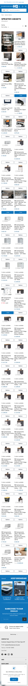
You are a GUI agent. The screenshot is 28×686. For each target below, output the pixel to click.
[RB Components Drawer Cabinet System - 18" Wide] (7, 266)
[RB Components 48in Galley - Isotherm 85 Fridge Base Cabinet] (7, 397)
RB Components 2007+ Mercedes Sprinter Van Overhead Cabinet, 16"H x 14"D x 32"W (6, 536)
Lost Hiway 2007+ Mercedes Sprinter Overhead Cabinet (19, 43)
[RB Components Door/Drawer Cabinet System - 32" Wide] (20, 266)
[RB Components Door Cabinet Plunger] (7, 291)
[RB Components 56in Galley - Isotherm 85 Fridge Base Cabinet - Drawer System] (20, 291)
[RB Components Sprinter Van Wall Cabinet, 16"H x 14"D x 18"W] (20, 219)
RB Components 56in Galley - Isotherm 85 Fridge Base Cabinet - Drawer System (20, 304)
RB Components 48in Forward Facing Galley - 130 (7, 433)
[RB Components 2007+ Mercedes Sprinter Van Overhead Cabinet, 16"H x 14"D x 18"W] (20, 526)
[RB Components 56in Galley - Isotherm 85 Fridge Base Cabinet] (7, 319)
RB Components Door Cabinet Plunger (6, 299)
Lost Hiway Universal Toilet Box (7, 63)
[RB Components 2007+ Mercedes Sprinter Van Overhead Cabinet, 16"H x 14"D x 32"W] (7, 526)
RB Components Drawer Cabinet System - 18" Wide (7, 276)
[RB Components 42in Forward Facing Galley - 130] (20, 476)
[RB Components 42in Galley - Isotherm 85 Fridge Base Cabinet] (7, 450)
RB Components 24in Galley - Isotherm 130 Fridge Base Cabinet (20, 180)
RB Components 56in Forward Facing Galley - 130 (20, 383)
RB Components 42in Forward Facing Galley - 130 (20, 486)
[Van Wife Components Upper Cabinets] (20, 102)
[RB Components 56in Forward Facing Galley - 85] (7, 372)
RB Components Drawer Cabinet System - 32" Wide (7, 252)
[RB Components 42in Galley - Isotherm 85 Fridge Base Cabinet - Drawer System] (20, 422)
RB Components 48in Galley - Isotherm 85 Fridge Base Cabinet (7, 408)
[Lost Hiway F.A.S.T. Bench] (20, 123)
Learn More (8, 48)
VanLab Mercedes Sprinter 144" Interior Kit (19, 559)
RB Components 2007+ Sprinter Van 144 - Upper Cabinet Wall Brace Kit (20, 87)
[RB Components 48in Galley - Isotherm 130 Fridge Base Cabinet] (20, 397)
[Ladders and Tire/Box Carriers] (19, 588)
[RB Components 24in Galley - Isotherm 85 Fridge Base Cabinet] (20, 500)
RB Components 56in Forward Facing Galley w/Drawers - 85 (20, 358)
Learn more (21, 2)
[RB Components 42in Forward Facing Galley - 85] (7, 476)
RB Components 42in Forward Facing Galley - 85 (7, 486)
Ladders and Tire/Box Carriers (20, 598)
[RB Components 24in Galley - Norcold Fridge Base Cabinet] (7, 500)
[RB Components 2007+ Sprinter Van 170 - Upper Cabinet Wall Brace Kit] (20, 194)
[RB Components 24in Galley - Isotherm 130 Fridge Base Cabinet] (20, 169)
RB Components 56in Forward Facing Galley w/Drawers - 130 (20, 154)
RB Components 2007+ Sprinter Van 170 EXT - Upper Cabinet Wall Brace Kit (7, 204)
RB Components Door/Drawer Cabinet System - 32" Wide (19, 277)
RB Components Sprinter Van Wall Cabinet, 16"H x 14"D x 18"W (19, 227)
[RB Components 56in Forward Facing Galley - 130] (20, 372)
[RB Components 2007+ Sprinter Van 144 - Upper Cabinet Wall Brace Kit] (20, 78)
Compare (19, 38)
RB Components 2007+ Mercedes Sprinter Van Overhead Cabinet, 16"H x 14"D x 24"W (6, 561)
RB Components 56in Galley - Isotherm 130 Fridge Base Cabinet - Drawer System (20, 331)
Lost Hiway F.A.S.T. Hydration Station (7, 130)
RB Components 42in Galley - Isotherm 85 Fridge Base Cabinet (7, 461)
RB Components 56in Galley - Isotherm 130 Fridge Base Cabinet (7, 358)
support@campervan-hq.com (12, 645)
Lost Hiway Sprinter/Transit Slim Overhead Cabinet (20, 64)
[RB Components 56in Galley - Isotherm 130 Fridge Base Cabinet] (7, 346)
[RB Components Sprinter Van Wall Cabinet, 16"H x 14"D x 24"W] (7, 219)
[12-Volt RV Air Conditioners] (7, 588)
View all (3, 578)
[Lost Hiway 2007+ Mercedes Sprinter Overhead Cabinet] (20, 35)
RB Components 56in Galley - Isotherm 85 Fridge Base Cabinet (7, 330)
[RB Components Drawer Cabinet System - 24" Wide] (20, 241)
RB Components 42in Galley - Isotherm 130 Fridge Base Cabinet (20, 461)
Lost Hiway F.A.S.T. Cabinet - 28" (7, 108)
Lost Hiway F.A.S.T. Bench (19, 130)
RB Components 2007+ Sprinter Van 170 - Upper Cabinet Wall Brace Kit (20, 204)
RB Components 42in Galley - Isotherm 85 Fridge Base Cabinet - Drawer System (20, 435)
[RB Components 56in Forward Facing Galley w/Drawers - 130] (20, 143)
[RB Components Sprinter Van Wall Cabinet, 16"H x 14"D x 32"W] (7, 143)
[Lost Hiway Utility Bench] (7, 78)
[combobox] (14, 10)
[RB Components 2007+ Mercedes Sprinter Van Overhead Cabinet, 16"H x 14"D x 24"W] (7, 552)
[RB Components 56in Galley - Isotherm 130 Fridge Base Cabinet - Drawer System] (20, 319)
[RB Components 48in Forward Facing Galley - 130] (7, 422)
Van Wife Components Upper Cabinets (20, 109)
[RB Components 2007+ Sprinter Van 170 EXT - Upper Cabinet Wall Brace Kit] (7, 194)
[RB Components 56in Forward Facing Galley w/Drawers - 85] (20, 346)
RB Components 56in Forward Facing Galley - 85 (7, 383)
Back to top (13, 634)
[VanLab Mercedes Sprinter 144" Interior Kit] (20, 552)
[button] (22, 6)
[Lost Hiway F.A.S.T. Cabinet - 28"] (7, 102)
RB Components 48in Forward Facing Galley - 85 (7, 179)
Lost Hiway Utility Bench (6, 84)
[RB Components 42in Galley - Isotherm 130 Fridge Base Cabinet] (20, 450)
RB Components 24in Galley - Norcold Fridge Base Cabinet (7, 512)
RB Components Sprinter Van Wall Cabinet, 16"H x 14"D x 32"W (6, 151)
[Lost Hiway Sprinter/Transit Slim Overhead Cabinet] (20, 56)
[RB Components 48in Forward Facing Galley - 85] (7, 169)
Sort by (3, 25)
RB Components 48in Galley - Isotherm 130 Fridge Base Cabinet (20, 408)
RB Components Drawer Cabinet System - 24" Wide (20, 252)
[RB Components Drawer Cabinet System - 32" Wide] (7, 241)
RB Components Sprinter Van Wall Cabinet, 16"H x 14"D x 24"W (6, 227)
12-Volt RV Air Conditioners (7, 598)
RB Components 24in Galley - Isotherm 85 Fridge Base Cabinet (20, 512)
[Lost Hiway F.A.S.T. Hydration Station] (7, 123)
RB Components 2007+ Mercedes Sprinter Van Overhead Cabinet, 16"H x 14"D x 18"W (19, 536)
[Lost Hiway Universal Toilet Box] (7, 56)
